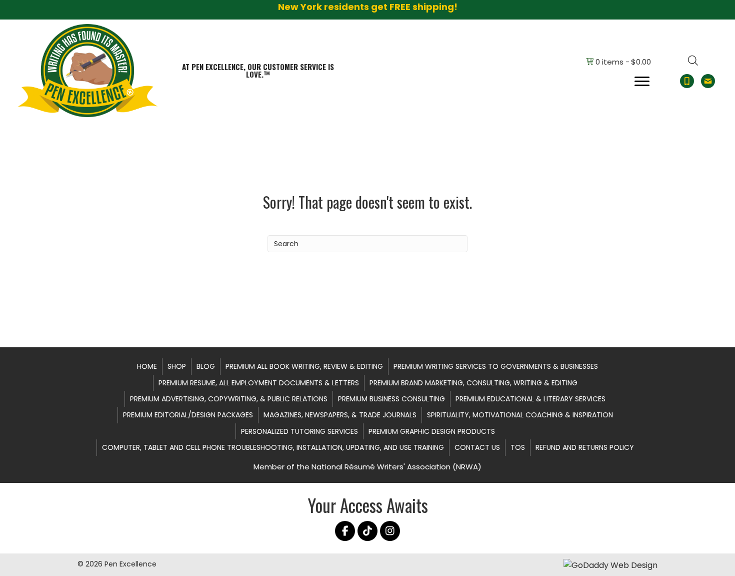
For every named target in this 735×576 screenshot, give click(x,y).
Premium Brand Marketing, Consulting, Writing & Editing (474, 383)
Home (147, 366)
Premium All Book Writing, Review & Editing (304, 366)
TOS (517, 447)
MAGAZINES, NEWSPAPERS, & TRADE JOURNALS (340, 415)
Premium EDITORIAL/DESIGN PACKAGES (188, 415)
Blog (205, 366)
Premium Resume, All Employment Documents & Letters (258, 383)
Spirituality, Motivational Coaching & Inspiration (520, 415)
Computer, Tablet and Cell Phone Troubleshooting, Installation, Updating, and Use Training (273, 447)
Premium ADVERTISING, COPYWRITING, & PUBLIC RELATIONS (229, 399)
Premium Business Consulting (391, 399)
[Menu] (642, 81)
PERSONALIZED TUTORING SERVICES (299, 431)
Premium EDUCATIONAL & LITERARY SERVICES (531, 399)
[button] (345, 531)
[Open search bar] (693, 61)
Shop (177, 366)
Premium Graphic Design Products (431, 431)
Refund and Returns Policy (585, 447)
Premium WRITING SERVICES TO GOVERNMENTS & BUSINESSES (496, 366)
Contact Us (477, 447)
